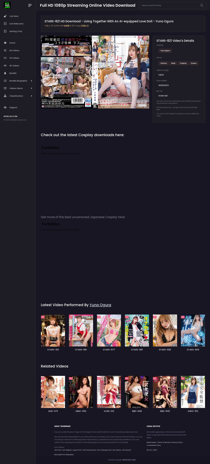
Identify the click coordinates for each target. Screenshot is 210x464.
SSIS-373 (53, 411)
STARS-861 (137, 349)
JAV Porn (57, 450)
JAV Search (126, 450)
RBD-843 (165, 411)
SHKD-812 (193, 411)
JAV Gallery (66, 450)
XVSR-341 (109, 411)
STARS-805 (193, 349)
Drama (193, 63)
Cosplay (183, 63)
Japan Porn (77, 450)
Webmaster (151, 442)
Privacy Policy (177, 442)
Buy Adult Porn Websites (63, 454)
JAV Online (116, 450)
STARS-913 (53, 349)
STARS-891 (81, 349)
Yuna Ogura (165, 51)
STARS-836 (165, 349)
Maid (173, 63)
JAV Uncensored (89, 450)
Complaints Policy (154, 445)
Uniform (164, 63)
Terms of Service (164, 442)
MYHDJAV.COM (129, 460)
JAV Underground (104, 450)
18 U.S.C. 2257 (152, 450)
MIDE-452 (81, 411)
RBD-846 (137, 411)
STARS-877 (109, 349)
